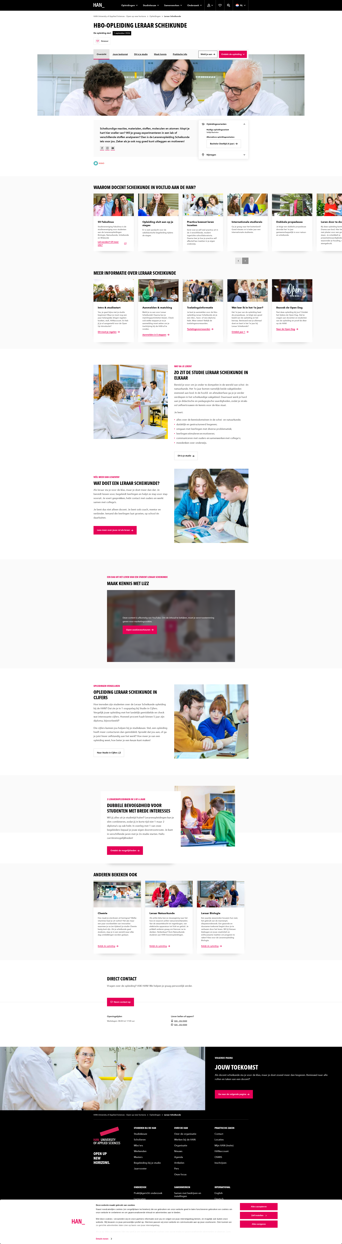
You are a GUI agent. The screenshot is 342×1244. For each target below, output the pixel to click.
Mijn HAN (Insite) (224, 1145)
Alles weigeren (259, 1224)
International (222, 1187)
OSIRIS (218, 1157)
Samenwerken (171, 5)
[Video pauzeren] (230, 657)
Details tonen (102, 1239)
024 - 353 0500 (180, 1021)
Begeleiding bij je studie (147, 1162)
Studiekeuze (149, 5)
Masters (138, 1157)
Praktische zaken (224, 1128)
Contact (219, 1133)
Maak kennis (160, 54)
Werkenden (140, 1151)
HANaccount (222, 1151)
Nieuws (178, 1151)
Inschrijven (220, 1162)
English (219, 1193)
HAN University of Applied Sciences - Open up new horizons (120, 16)
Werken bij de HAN (185, 1139)
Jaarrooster (140, 1168)
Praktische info (180, 54)
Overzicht (101, 54)
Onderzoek (193, 5)
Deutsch (219, 1198)
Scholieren (140, 1139)
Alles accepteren (259, 1206)
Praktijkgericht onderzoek (148, 1193)
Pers (176, 1168)
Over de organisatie (185, 1133)
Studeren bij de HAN (145, 1128)
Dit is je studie (141, 54)
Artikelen (179, 1162)
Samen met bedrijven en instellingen (187, 1195)
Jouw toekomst (120, 54)
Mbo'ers (138, 1145)
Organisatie (180, 1145)
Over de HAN (181, 1128)
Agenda (178, 1157)
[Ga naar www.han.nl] (99, 5)
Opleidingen (128, 5)
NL (241, 5)
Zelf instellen (257, 1215)
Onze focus (180, 1174)
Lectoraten (140, 1198)
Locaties (219, 1139)
